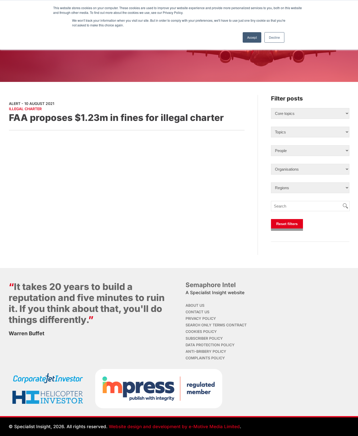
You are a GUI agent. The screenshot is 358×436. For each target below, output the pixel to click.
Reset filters (287, 224)
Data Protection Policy (210, 345)
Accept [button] (252, 37)
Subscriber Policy (204, 338)
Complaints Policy (205, 358)
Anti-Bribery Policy (206, 351)
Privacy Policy (201, 318)
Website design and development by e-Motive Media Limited (174, 426)
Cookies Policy (201, 331)
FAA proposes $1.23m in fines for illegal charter (116, 117)
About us (195, 305)
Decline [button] (274, 37)
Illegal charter (25, 109)
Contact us (197, 312)
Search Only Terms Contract (216, 325)
